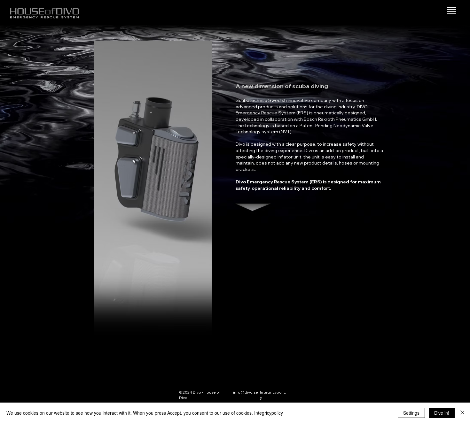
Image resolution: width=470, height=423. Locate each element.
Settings (411, 413)
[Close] (462, 413)
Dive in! (441, 413)
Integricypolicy (268, 413)
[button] (451, 10)
